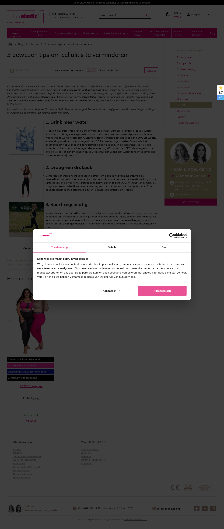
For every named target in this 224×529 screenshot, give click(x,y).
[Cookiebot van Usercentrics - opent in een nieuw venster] (171, 235)
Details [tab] (112, 247)
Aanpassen (109, 290)
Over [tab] (164, 247)
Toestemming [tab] (59, 247)
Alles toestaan (162, 290)
